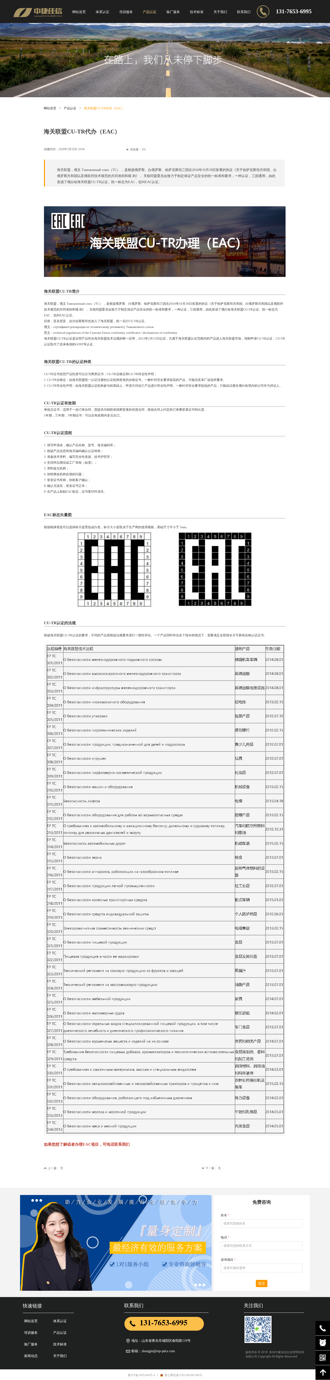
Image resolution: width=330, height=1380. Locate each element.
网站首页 (50, 108)
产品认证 (70, 108)
